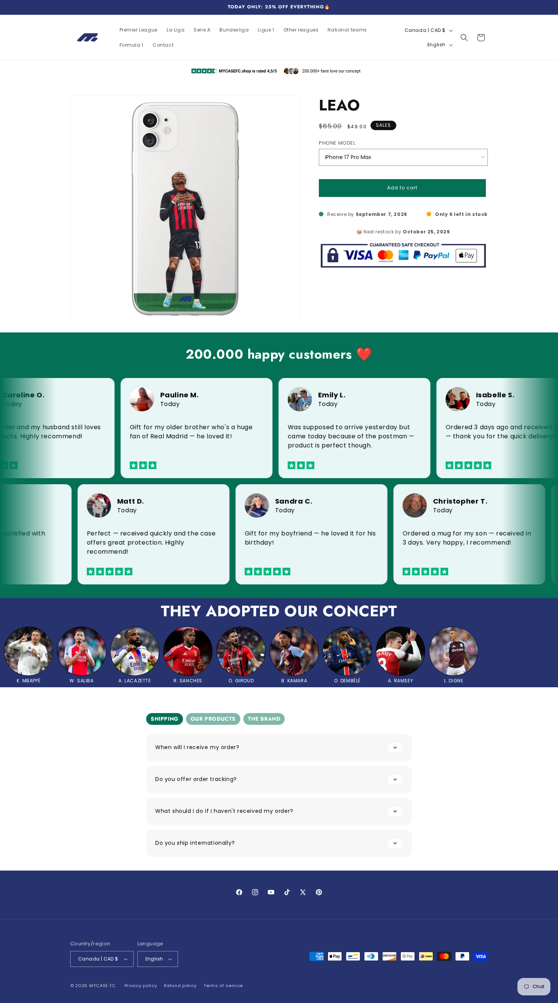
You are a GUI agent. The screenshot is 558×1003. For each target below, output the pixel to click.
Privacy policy (141, 986)
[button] (464, 37)
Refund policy (180, 986)
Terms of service (223, 986)
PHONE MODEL (337, 142)
